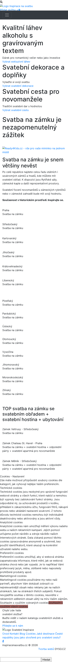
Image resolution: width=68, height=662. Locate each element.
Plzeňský (7, 300)
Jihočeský (8, 252)
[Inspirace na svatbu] (16, 5)
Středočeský (9, 224)
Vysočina (7, 351)
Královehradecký (12, 266)
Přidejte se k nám (12, 625)
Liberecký (8, 280)
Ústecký (7, 326)
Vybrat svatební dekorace (17, 85)
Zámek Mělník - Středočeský (19, 461)
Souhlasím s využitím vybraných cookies (24, 602)
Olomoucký (9, 339)
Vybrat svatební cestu (15, 110)
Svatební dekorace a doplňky (33, 71)
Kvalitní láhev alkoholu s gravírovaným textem (22, 39)
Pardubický (9, 313)
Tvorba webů (46, 649)
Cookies (31, 633)
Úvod (5, 633)
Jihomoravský (10, 364)
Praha (5, 210)
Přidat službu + (9, 9)
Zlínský (6, 390)
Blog (22, 633)
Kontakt (14, 633)
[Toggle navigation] (7, 15)
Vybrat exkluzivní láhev (16, 61)
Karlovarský (9, 238)
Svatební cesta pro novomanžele (30, 95)
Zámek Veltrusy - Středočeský (20, 429)
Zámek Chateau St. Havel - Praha (22, 443)
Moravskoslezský (12, 377)
